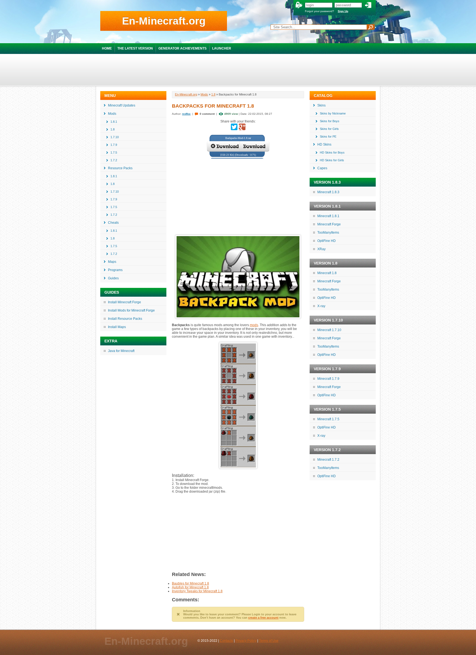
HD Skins (324, 144)
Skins (321, 105)
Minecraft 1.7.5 (328, 419)
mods (254, 325)
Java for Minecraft (121, 351)
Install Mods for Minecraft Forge (131, 310)
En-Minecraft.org (163, 21)
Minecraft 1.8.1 (328, 216)
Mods (112, 114)
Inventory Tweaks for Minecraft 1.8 (197, 591)
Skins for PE (328, 136)
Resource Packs (120, 168)
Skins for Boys (329, 121)
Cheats (113, 223)
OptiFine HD (326, 241)
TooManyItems (328, 232)
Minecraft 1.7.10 (329, 330)
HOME (107, 48)
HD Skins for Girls (332, 160)
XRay (321, 249)
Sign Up (343, 11)
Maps (112, 262)
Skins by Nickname (333, 113)
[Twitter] (234, 127)
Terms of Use (268, 641)
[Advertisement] (238, 69)
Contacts (226, 641)
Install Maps (117, 327)
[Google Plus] (242, 127)
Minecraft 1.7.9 (328, 379)
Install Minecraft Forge (124, 302)
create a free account (263, 617)
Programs (115, 270)
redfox (186, 113)
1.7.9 (113, 144)
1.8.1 (113, 121)
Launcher (221, 48)
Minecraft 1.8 (327, 273)
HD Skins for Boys (332, 152)
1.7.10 (114, 137)
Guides (113, 278)
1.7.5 (113, 152)
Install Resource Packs (125, 319)
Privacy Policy (246, 641)
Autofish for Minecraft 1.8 (190, 587)
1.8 (112, 129)
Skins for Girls (329, 128)
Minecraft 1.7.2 (328, 460)
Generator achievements (182, 48)
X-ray (321, 306)
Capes (322, 168)
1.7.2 (113, 160)
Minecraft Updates (121, 105)
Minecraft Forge (329, 224)
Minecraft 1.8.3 (328, 192)
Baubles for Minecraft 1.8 (190, 583)
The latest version (135, 48)
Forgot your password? (319, 11)
